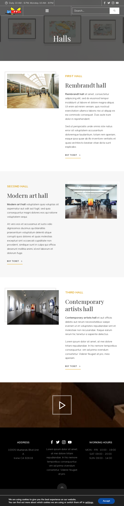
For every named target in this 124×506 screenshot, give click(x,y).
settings (89, 502)
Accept (106, 500)
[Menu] (47, 11)
